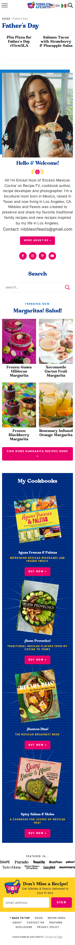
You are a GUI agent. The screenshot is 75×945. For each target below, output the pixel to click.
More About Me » (37, 240)
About (17, 922)
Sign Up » (61, 904)
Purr (60, 936)
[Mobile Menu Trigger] (4, 6)
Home (6, 19)
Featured (55, 922)
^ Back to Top (20, 918)
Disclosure (24, 927)
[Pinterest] (42, 256)
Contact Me (35, 922)
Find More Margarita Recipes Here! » (38, 453)
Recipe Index (56, 918)
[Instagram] (32, 256)
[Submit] (67, 287)
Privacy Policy (48, 927)
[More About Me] (37, 115)
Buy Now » (38, 833)
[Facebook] (23, 256)
